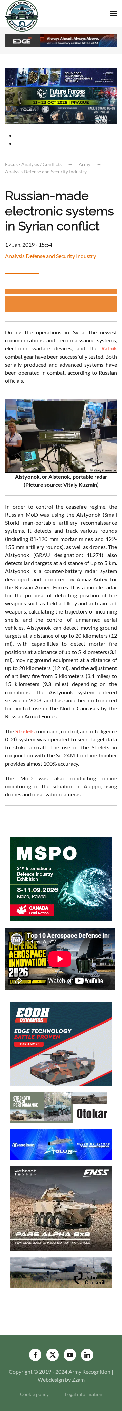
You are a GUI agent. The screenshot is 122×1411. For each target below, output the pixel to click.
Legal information (83, 1394)
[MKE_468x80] (61, 114)
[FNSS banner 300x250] (61, 1207)
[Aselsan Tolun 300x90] (61, 1144)
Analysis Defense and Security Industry (50, 256)
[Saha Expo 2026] (61, 76)
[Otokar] (61, 1107)
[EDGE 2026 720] (61, 40)
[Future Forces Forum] (61, 95)
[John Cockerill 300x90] (61, 1271)
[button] (113, 13)
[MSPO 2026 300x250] (61, 878)
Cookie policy (34, 1394)
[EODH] (61, 1043)
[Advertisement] (63, 304)
